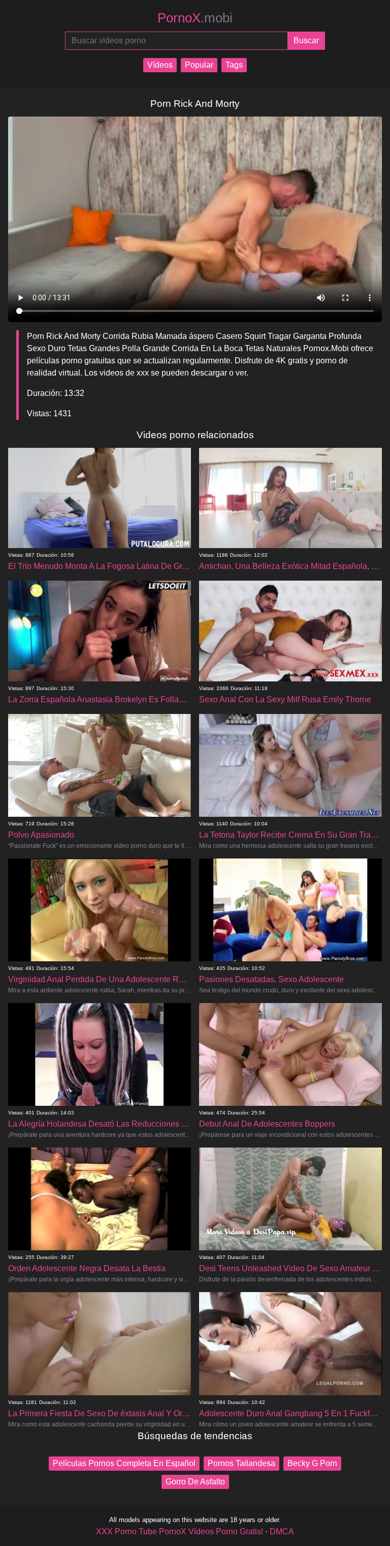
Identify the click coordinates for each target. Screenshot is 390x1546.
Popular (199, 65)
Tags (234, 65)
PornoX (195, 18)
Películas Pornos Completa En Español (124, 1463)
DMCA (282, 1531)
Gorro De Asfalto (195, 1481)
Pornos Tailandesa (241, 1463)
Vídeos (160, 65)
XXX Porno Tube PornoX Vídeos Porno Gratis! (179, 1531)
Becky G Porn (312, 1463)
